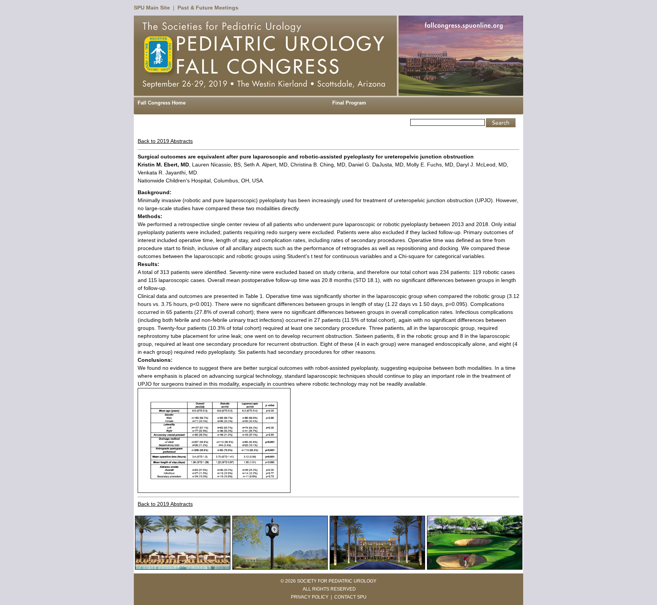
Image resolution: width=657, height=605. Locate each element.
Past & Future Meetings (208, 8)
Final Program (349, 103)
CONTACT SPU (350, 597)
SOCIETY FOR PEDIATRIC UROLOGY (336, 581)
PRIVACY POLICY (309, 597)
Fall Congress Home (162, 103)
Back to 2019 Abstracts (165, 141)
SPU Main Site (152, 8)
